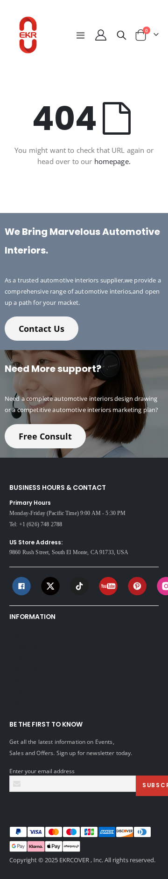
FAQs (16, 656)
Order (17, 690)
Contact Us (41, 328)
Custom (19, 701)
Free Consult (45, 436)
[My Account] (100, 35)
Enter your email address (42, 771)
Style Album (24, 679)
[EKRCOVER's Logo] (28, 35)
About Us (21, 634)
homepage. (112, 161)
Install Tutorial (27, 668)
